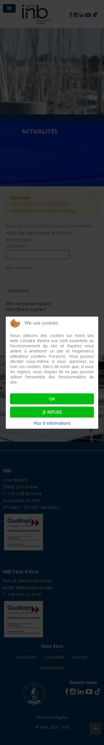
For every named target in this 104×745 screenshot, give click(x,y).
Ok (52, 398)
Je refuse (52, 412)
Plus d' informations (52, 423)
